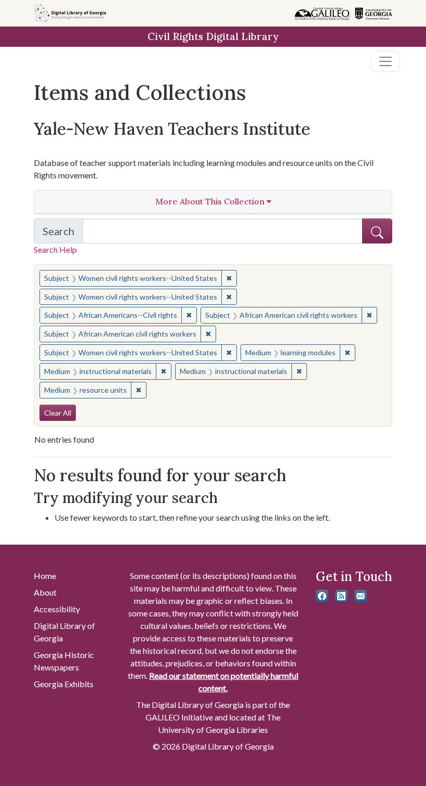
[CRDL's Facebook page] (322, 596)
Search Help (55, 249)
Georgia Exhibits (64, 684)
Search (63, 234)
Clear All (57, 412)
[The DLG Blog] (341, 596)
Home (45, 576)
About (45, 592)
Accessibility (57, 609)
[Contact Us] (360, 596)
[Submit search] (377, 230)
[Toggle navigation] (385, 61)
